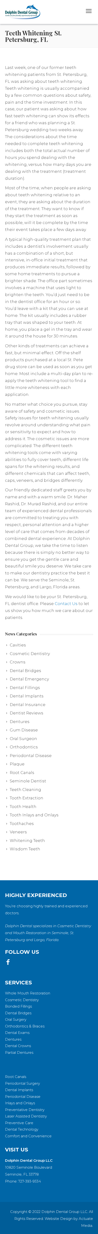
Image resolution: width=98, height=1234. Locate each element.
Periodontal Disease (22, 1096)
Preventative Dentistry (24, 1109)
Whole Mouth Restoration (27, 993)
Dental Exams (17, 1032)
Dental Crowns (18, 1045)
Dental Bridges (18, 1013)
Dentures (13, 1039)
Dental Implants (19, 1090)
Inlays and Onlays (20, 1103)
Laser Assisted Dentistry (26, 1116)
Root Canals (15, 1076)
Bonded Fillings (18, 1006)
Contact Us (66, 603)
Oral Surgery (15, 1019)
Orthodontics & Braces (24, 1026)
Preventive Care (19, 1123)
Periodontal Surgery (22, 1083)
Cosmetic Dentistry (22, 1000)
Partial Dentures (19, 1052)
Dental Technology (21, 1129)
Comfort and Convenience (28, 1136)
